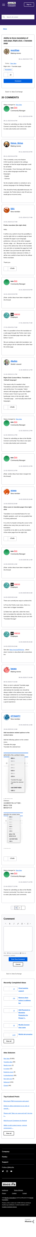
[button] (6, 72)
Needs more (8, 1077)
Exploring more (9, 1084)
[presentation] (6, 934)
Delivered (7, 1094)
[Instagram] (7, 1183)
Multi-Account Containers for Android (16, 1132)
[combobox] (18, 17)
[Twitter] (3, 1183)
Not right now (8, 1090)
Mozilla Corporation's (11, 1209)
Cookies (14, 1205)
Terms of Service (20, 1202)
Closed (6, 1097)
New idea (13, 60)
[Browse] (4, 5)
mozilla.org (5, 1202)
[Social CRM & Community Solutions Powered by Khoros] (29, 1233)
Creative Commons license (10, 1218)
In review (7, 1080)
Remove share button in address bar (24, 1011)
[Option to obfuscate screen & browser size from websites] (30, 89)
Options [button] (33, 29)
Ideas (5, 29)
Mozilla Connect (12, 4)
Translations (9, 67)
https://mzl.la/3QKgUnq (17, 658)
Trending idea (8, 1074)
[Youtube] (11, 1183)
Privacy (4, 1205)
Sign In (29, 4)
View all (9, 1053)
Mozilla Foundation (7, 1211)
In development (9, 1087)
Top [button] (3, 1232)
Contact (25, 1205)
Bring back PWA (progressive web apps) (17, 1113)
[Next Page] (22, 918)
